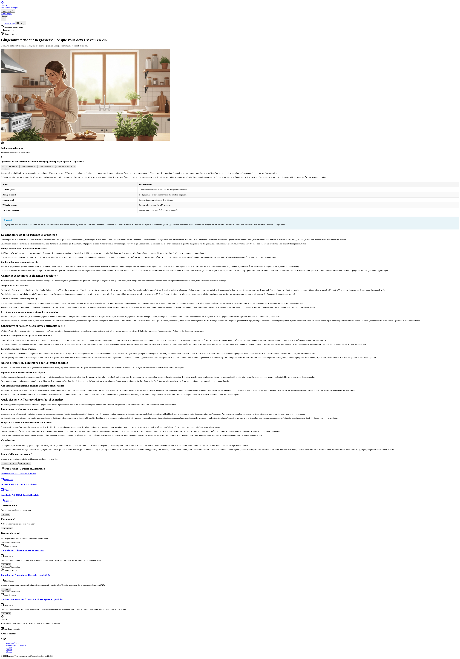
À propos (8, 14)
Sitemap (9, 652)
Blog (9, 7)
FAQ (3, 14)
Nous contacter (24, 463)
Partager (22, 24)
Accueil (4, 7)
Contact (4, 16)
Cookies (9, 648)
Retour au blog (9, 24)
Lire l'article (6, 565)
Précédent (5, 169)
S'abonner (5, 514)
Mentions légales (12, 643)
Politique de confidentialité (16, 645)
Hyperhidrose (6, 11)
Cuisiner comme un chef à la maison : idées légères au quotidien (32, 599)
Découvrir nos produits (9, 463)
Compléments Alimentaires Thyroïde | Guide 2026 (25, 575)
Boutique (14, 7)
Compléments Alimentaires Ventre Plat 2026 (22, 550)
